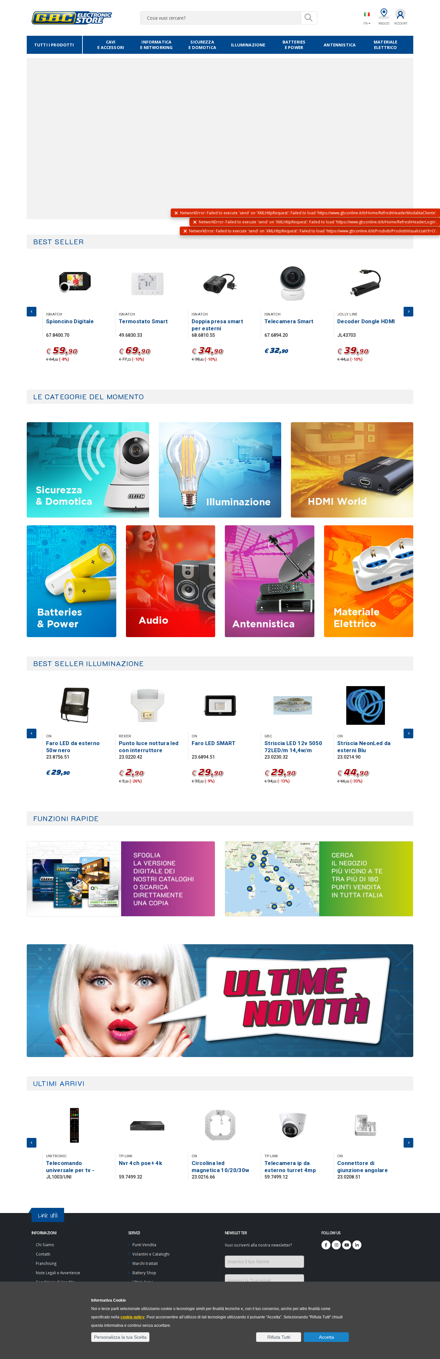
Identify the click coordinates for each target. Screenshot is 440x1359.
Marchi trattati (145, 1263)
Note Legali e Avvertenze (58, 1272)
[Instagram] (336, 1244)
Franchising (46, 1263)
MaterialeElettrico (385, 44)
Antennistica (340, 45)
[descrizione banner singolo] (220, 1000)
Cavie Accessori (110, 44)
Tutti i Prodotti (54, 45)
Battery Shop (144, 1272)
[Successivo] (408, 311)
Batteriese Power (293, 44)
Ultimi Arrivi (59, 1083)
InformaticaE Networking (156, 44)
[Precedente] (31, 311)
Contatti (43, 1254)
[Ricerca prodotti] (309, 18)
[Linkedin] (356, 1244)
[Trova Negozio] (366, 879)
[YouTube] (346, 1244)
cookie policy (132, 1317)
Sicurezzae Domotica (202, 44)
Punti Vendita (144, 1244)
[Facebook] (325, 1244)
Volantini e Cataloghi (150, 1254)
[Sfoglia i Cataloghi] (168, 879)
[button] (120, 1337)
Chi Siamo (45, 1244)
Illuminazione (248, 45)
